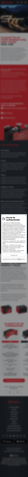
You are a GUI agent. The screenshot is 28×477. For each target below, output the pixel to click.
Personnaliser (21, 259)
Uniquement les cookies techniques (12, 259)
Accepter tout (14, 255)
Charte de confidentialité (8, 239)
